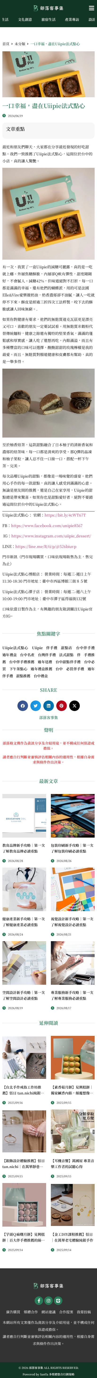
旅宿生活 (48, 19)
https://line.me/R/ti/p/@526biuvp (45, 546)
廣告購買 (13, 1312)
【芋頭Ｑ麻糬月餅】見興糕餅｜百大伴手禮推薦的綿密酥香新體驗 (23, 1240)
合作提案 (66, 1312)
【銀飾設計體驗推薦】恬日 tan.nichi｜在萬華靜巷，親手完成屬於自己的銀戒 (23, 1166)
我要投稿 (84, 1312)
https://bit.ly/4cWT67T (65, 515)
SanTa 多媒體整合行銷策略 (57, 1374)
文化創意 (25, 19)
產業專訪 (72, 19)
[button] (81, 8)
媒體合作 (31, 1312)
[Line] (58, 1300)
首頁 (5, 43)
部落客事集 (48, 717)
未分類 (20, 43)
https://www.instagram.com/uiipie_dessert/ (51, 536)
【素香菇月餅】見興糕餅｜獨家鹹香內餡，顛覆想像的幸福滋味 (72, 1093)
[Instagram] (48, 1300)
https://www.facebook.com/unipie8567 (47, 525)
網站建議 (48, 1312)
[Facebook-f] (39, 1300)
